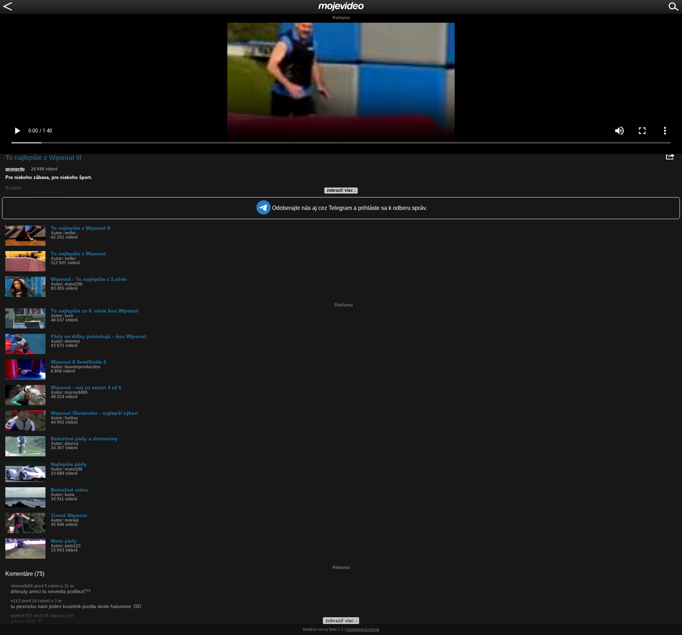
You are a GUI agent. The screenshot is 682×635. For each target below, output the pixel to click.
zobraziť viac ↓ (341, 190)
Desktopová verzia (362, 629)
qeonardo (15, 169)
